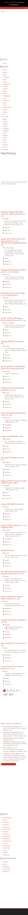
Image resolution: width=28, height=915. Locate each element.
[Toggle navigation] (25, 8)
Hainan (5, 91)
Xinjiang (5, 145)
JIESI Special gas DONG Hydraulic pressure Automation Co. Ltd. (14, 572)
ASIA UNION (10, 2)
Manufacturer (7, 838)
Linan (6, 671)
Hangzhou (7, 462)
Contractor (6, 824)
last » (11, 694)
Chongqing (6, 77)
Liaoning (5, 117)
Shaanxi (5, 126)
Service (5, 850)
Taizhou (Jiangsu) (9, 248)
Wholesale (6, 855)
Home (2, 11)
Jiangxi (5, 112)
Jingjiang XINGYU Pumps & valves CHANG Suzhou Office (14, 482)
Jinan (6, 648)
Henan (5, 98)
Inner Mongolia (7, 107)
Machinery (6, 834)
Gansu (5, 82)
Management (7, 836)
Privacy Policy (7, 869)
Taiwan (5, 138)
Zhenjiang (7, 439)
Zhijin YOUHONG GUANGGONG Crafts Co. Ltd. (13, 414)
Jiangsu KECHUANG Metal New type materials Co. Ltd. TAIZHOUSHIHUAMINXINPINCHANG (13, 242)
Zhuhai (6, 601)
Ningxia (5, 121)
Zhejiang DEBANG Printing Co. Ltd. (12, 342)
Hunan (5, 105)
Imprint (5, 864)
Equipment (6, 827)
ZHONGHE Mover (7, 550)
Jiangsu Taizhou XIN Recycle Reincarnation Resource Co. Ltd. (13, 319)
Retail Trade (6, 848)
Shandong (6, 128)
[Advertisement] (14, 34)
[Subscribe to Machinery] (8, 764)
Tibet (4, 142)
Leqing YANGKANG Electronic (12, 504)
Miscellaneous (7, 841)
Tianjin (5, 140)
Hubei (4, 103)
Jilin (4, 114)
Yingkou (7, 576)
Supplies (5, 852)
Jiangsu (5, 110)
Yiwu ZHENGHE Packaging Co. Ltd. (12, 726)
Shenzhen (7, 418)
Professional (6, 845)
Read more (8, 233)
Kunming (7, 371)
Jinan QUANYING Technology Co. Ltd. (14, 644)
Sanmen (7, 393)
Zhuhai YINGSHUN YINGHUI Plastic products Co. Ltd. (12, 597)
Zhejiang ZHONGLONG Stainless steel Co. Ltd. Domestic (13, 271)
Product (5, 843)
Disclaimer (6, 871)
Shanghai (5, 131)
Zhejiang (5, 149)
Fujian (4, 79)
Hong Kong (6, 100)
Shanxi (5, 133)
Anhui (4, 70)
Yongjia (7, 218)
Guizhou (5, 89)
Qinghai (5, 124)
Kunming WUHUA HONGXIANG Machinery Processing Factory (13, 367)
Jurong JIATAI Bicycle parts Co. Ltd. (12, 458)
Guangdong (6, 84)
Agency (5, 820)
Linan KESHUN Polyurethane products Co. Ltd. (12, 667)
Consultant (6, 822)
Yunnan (5, 147)
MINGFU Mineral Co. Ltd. (10, 747)
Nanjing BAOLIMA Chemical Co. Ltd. (13, 732)
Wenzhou (7, 274)
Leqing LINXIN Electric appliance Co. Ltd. (13, 621)
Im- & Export (6, 829)
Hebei (4, 93)
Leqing (6, 507)
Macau (5, 119)
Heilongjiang (6, 96)
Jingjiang (7, 485)
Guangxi (5, 86)
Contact (5, 862)
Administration (7, 817)
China (4, 63)
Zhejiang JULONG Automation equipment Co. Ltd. (12, 389)
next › (5, 694)
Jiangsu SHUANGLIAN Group (12, 436)
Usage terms (6, 866)
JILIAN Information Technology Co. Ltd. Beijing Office (13, 294)
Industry (5, 831)
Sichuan (5, 135)
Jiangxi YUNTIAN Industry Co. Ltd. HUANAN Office (14, 526)
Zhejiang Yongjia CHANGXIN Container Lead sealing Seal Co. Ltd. (13, 214)
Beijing (5, 72)
